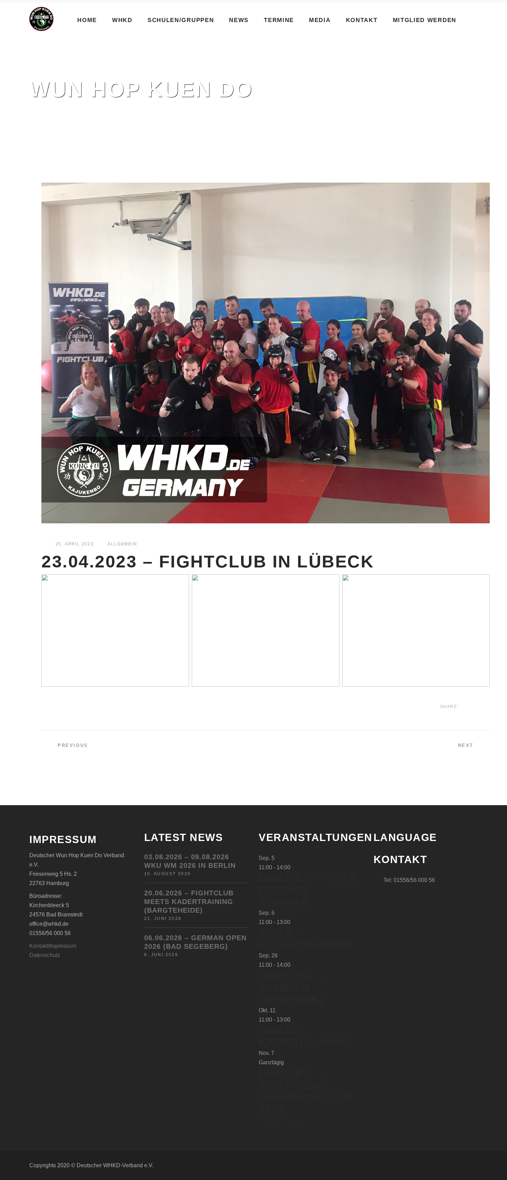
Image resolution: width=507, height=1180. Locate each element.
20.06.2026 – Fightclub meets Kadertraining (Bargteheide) (188, 901)
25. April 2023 (75, 544)
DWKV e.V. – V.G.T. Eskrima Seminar (309, 890)
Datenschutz (44, 955)
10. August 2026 (167, 873)
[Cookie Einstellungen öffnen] (15, 1171)
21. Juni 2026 (163, 918)
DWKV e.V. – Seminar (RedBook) (292, 987)
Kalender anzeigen (282, 1120)
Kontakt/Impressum (52, 946)
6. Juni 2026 (161, 954)
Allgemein (122, 544)
